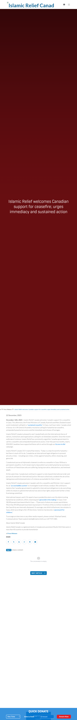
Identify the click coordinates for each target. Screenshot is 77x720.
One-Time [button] (11, 717)
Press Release (7, 409)
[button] (38, 573)
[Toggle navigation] (69, 4)
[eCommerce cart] (64, 4)
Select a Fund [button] (29, 717)
